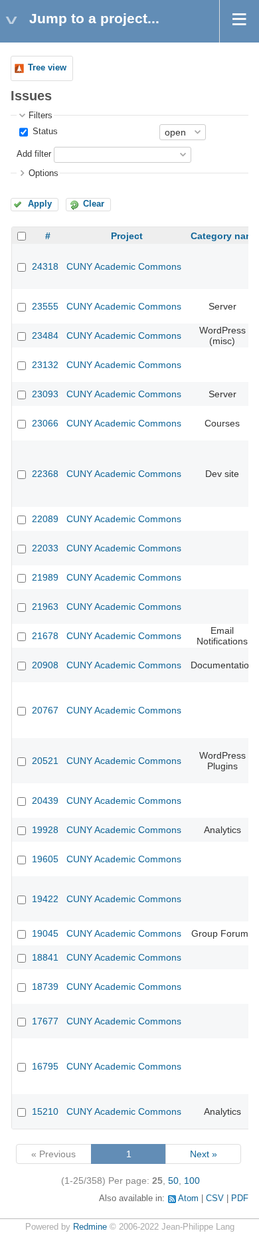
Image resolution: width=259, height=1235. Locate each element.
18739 (45, 986)
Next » (203, 1154)
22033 (45, 548)
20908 (45, 665)
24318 (45, 266)
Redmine (90, 1227)
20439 (45, 800)
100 (192, 1180)
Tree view (47, 67)
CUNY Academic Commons (123, 266)
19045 (45, 933)
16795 (45, 1066)
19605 (45, 859)
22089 (45, 519)
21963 (45, 606)
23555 (45, 306)
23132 (45, 364)
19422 (45, 899)
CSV (215, 1198)
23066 (45, 423)
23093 (45, 394)
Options (43, 173)
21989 (45, 577)
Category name (225, 236)
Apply (40, 204)
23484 (45, 335)
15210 (45, 1111)
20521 (45, 760)
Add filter (34, 154)
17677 (45, 1021)
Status (44, 131)
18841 (45, 957)
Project (127, 236)
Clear (93, 204)
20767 (45, 710)
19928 (45, 829)
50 (173, 1180)
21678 (45, 635)
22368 (45, 473)
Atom (188, 1198)
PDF (239, 1198)
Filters (40, 115)
